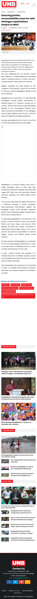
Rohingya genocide (26, 288)
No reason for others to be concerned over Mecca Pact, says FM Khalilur (17, 507)
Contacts (17, 593)
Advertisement (27, 591)
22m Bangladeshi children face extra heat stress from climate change (17, 456)
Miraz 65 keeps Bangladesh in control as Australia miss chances (16, 423)
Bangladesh (11, 12)
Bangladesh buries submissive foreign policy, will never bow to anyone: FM (21, 512)
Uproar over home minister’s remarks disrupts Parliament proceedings (23, 518)
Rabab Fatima (26, 285)
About (4, 591)
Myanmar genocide (8, 291)
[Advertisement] (18, 322)
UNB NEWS (8, 30)
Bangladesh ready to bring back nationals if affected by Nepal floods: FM (23, 539)
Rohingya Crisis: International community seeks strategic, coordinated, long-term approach (16, 374)
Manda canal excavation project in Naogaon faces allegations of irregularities (22, 475)
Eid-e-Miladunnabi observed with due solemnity (23, 461)
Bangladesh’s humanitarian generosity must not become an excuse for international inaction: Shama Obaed (17, 399)
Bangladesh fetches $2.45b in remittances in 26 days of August (22, 532)
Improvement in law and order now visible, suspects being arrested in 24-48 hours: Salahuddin (22, 525)
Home (3, 12)
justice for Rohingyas (9, 288)
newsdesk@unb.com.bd (18, 578)
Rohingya (5, 285)
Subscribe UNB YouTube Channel (15, 281)
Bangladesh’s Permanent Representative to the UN (17, 296)
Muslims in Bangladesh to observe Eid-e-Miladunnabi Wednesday (22, 468)
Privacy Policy (14, 591)
